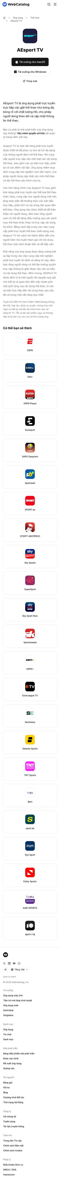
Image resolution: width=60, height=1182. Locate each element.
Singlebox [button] (8, 1015)
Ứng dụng (18, 17)
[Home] (4, 18)
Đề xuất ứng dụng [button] (12, 1063)
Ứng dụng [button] (8, 1029)
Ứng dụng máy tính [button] (13, 995)
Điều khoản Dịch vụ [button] (13, 1164)
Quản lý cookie (9, 976)
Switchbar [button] (8, 1010)
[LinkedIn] (9, 963)
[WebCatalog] (5, 954)
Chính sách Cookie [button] (12, 1150)
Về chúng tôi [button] (9, 1116)
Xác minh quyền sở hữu (31, 133)
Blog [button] (5, 1092)
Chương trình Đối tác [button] (13, 1097)
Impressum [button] (9, 1174)
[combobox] (19, 969)
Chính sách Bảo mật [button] (13, 1145)
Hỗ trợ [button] (6, 1087)
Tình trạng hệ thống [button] (13, 1102)
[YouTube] (14, 963)
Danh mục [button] (8, 1039)
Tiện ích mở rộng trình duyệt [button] (17, 1000)
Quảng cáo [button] (8, 1068)
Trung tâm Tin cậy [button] (12, 1140)
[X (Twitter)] (4, 963)
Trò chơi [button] (7, 1034)
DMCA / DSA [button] (9, 1169)
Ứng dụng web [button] (10, 1005)
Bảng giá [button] (7, 1082)
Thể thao (34, 17)
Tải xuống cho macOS (32, 61)
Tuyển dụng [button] (9, 1121)
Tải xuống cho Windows (32, 71)
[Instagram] (19, 963)
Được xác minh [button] (10, 1058)
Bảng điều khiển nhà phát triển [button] (18, 1053)
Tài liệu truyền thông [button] (13, 1126)
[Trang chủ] (15, 4)
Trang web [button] (31, 81)
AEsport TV (16, 20)
